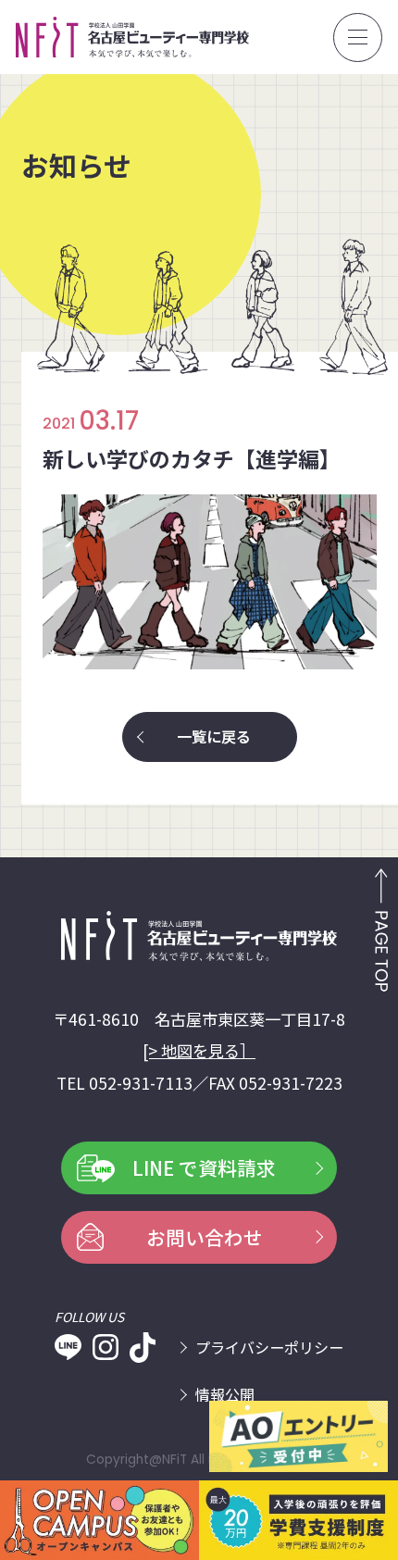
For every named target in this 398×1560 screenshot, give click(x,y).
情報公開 (225, 1394)
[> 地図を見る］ (199, 1050)
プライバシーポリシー (268, 1347)
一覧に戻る (214, 736)
